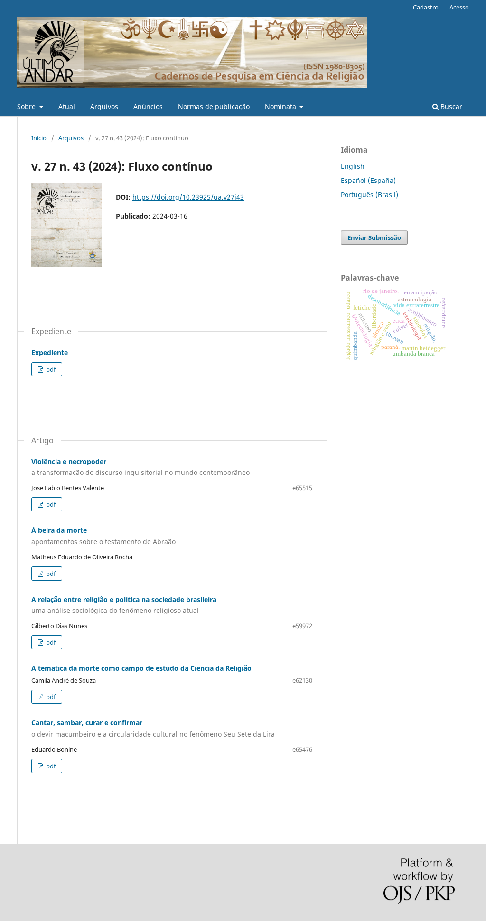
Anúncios (148, 106)
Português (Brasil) (369, 194)
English (352, 166)
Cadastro (426, 7)
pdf (50, 369)
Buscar (450, 106)
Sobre (27, 106)
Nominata (281, 106)
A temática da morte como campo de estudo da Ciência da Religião (141, 668)
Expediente (49, 352)
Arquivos (104, 106)
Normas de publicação (214, 106)
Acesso (459, 7)
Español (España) (368, 180)
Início (39, 138)
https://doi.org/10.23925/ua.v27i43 (188, 196)
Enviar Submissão (374, 237)
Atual (66, 106)
